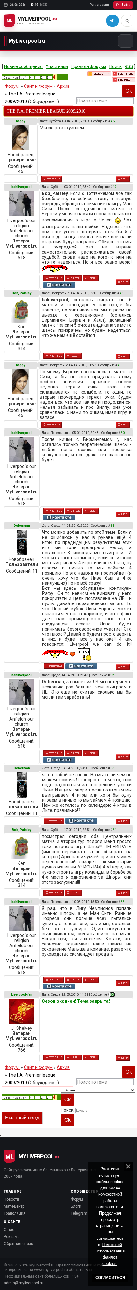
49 (120, 365)
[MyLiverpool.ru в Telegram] (112, 21)
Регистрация (99, 4)
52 (112, 675)
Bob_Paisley (21, 293)
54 (115, 830)
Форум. (12, 86)
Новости (11, 1199)
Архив (63, 86)
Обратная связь (18, 1243)
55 (123, 901)
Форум (77, 1199)
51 (112, 525)
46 (113, 121)
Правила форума (88, 66)
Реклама (12, 1236)
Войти (126, 4)
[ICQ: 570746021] (73, 356)
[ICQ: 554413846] (91, 1057)
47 (115, 187)
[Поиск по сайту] (127, 21)
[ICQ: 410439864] (91, 278)
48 (122, 293)
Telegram (79, 1213)
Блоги (76, 1206)
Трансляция (14, 1213)
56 (112, 994)
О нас (9, 1229)
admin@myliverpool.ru (23, 1283)
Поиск (115, 66)
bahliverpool (21, 187)
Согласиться (110, 1277)
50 (123, 433)
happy (20, 121)
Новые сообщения (23, 66)
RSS (129, 66)
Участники (57, 66)
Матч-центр (14, 1206)
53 (112, 768)
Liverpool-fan (21, 994)
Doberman (22, 525)
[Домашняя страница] (73, 1057)
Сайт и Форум (38, 86)
